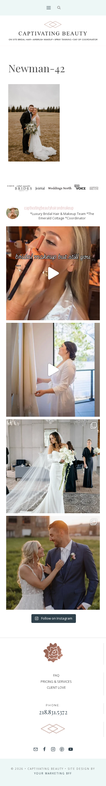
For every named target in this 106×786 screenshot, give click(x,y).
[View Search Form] (59, 8)
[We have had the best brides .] (53, 370)
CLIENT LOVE (56, 687)
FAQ (56, 675)
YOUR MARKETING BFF (53, 773)
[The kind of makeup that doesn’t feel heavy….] (53, 273)
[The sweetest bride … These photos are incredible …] (53, 466)
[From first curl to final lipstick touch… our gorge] (53, 563)
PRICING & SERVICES (56, 681)
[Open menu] (48, 8)
